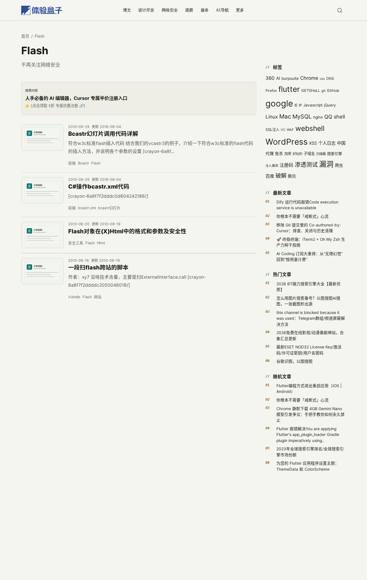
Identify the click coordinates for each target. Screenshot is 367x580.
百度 (270, 176)
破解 (281, 175)
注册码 (286, 165)
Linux (272, 117)
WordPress (287, 142)
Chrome (309, 78)
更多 (240, 10)
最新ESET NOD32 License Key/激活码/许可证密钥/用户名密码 (308, 350)
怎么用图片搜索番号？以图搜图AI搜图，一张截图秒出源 (308, 301)
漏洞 (326, 164)
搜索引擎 (334, 154)
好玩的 (297, 154)
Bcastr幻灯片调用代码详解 (103, 133)
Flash (96, 163)
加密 (287, 154)
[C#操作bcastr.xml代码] (42, 190)
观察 (189, 10)
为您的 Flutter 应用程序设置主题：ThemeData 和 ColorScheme (307, 466)
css (322, 79)
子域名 (309, 153)
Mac (285, 116)
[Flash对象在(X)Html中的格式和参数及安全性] (42, 235)
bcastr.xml (87, 208)
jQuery (330, 105)
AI (278, 78)
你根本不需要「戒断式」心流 (302, 216)
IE (295, 105)
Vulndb (74, 297)
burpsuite (290, 78)
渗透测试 (306, 164)
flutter (289, 89)
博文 (127, 10)
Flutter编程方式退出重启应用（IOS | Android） (309, 388)
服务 (205, 10)
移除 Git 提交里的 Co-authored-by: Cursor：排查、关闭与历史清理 (308, 228)
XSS (313, 143)
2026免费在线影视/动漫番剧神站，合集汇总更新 (310, 335)
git (323, 91)
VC (283, 130)
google (279, 103)
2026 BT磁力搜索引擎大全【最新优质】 (308, 287)
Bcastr (83, 163)
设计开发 (146, 10)
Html (101, 243)
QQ (328, 116)
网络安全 (170, 10)
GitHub (333, 90)
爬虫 (339, 165)
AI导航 (222, 10)
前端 (72, 163)
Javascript (313, 105)
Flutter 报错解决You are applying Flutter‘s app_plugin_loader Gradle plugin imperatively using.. (307, 434)
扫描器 (321, 154)
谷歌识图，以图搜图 (294, 361)
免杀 (279, 153)
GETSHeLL (310, 90)
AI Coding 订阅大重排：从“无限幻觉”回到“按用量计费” (309, 256)
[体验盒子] (41, 10)
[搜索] (339, 10)
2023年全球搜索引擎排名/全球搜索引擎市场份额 (310, 452)
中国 (341, 143)
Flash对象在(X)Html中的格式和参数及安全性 (127, 231)
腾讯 (292, 176)
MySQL (302, 116)
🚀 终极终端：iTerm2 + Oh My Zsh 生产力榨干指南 (310, 242)
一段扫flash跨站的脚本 (98, 267)
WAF (290, 130)
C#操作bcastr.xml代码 (98, 186)
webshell (310, 128)
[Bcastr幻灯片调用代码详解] (42, 137)
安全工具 (75, 243)
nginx (318, 117)
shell (339, 116)
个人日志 (326, 143)
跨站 (97, 297)
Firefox (271, 90)
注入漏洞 (272, 166)
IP (300, 105)
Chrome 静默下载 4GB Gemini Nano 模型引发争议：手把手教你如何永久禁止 (310, 414)
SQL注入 (272, 129)
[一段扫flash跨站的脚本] (42, 271)
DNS (330, 78)
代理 (270, 153)
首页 (25, 36)
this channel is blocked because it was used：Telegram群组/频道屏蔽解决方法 (310, 318)
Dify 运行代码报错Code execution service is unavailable (307, 205)
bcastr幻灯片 (109, 208)
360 (270, 78)
